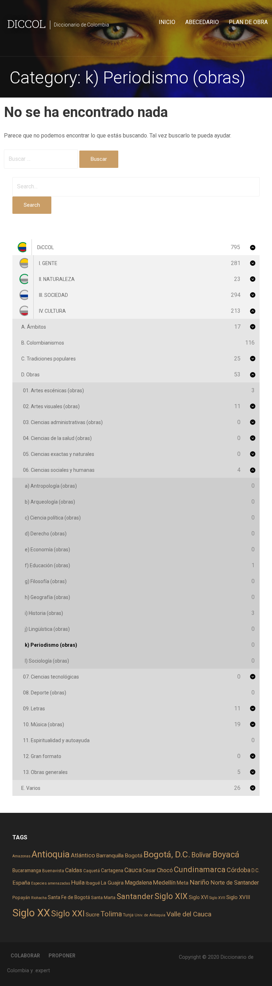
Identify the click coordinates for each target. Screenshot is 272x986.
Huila (78, 882)
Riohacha (39, 898)
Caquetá (91, 870)
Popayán (21, 897)
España (21, 883)
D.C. (255, 870)
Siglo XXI (68, 913)
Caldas (73, 870)
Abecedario (202, 22)
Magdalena (138, 882)
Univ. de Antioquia (150, 915)
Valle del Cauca (188, 914)
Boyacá (225, 854)
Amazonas (21, 856)
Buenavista (53, 870)
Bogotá (133, 855)
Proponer (62, 955)
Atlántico (83, 855)
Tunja (128, 914)
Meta (182, 883)
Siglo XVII (217, 898)
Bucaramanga (26, 870)
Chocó (165, 870)
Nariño (199, 882)
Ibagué (93, 883)
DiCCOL (26, 23)
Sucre (93, 914)
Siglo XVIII (238, 897)
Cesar (149, 870)
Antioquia (51, 854)
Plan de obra (248, 22)
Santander (135, 896)
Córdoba (238, 870)
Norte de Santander (234, 882)
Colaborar (25, 955)
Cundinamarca (200, 869)
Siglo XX (31, 913)
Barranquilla (110, 855)
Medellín (164, 882)
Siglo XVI (198, 897)
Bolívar (201, 855)
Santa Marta (103, 897)
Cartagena (112, 870)
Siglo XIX (171, 896)
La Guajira (112, 883)
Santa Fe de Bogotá (69, 897)
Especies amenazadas (50, 883)
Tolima (111, 914)
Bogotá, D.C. (166, 854)
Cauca (133, 870)
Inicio (167, 22)
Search (32, 205)
